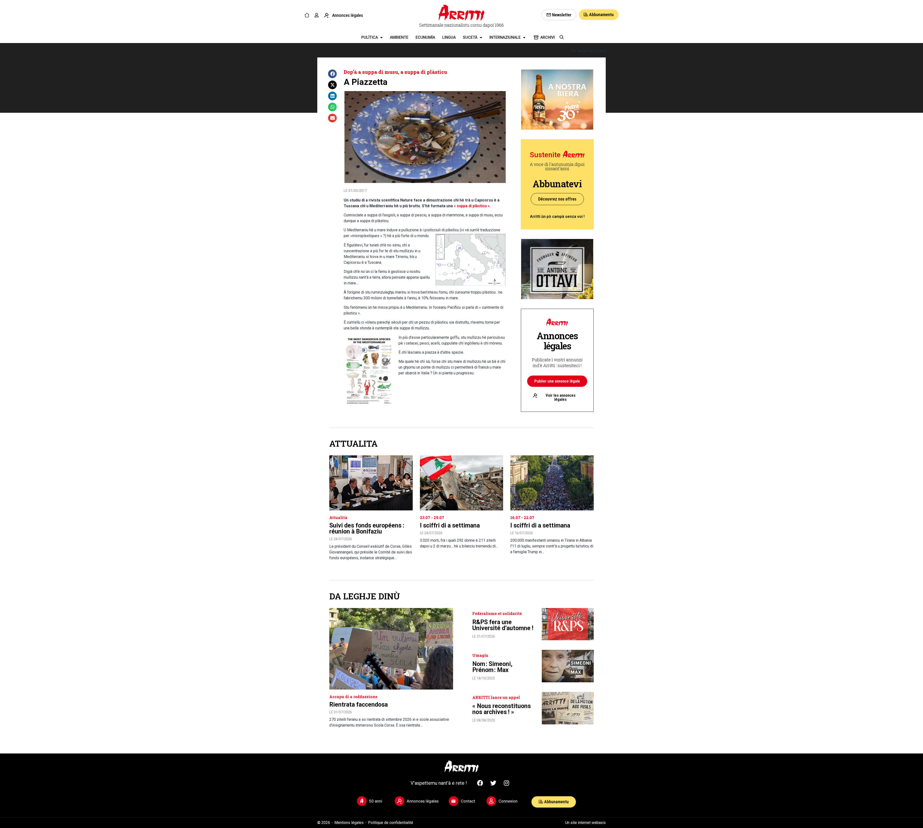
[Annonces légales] (326, 15)
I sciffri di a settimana (450, 525)
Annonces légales (347, 15)
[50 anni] (362, 801)
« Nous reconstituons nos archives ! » (501, 709)
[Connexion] (491, 801)
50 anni (375, 801)
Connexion (508, 801)
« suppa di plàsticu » (472, 206)
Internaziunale (505, 37)
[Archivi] (536, 37)
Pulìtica (369, 37)
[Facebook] (480, 783)
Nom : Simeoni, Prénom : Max (492, 666)
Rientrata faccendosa (358, 704)
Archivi (547, 37)
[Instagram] (506, 783)
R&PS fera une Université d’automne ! (502, 625)
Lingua (449, 37)
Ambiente (399, 37)
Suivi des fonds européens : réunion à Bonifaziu (366, 528)
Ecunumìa (425, 37)
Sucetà (470, 37)
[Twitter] (493, 783)
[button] (332, 73)
